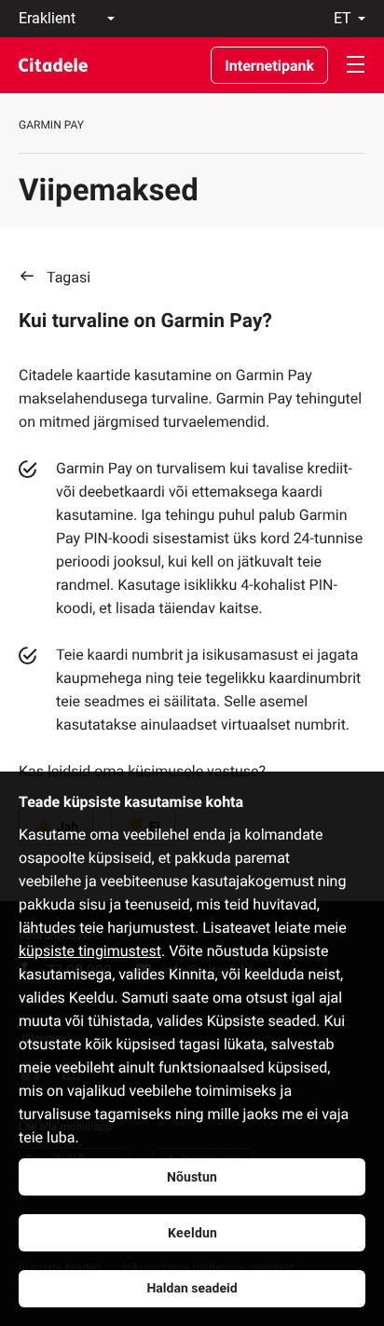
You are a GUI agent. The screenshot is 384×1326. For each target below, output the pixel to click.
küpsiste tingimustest (90, 951)
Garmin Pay (51, 124)
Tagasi (68, 277)
